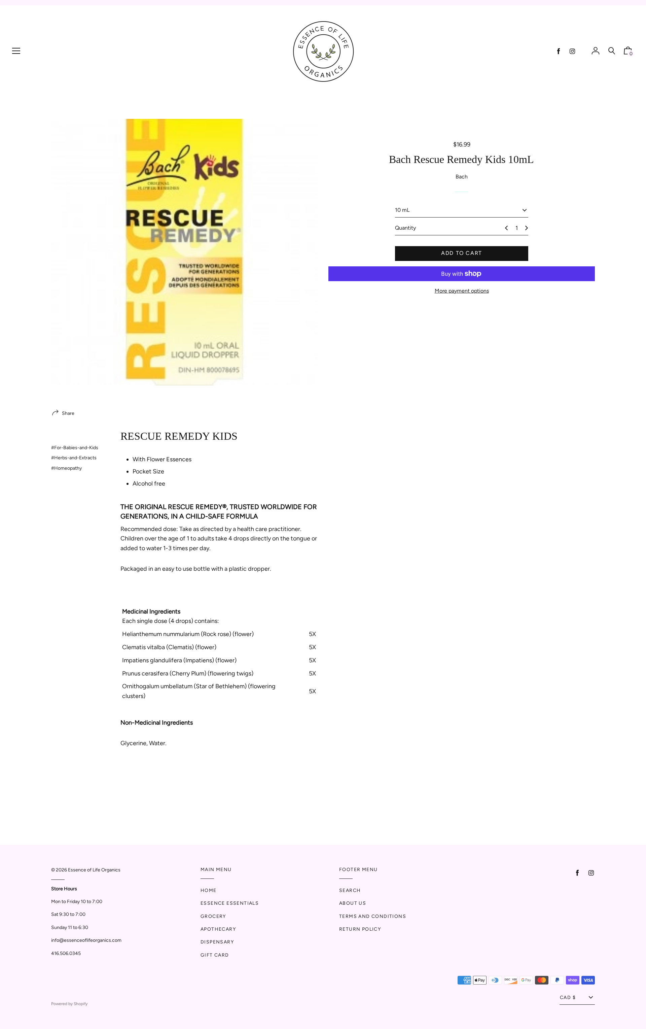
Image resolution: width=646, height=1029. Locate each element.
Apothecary (218, 929)
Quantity (405, 228)
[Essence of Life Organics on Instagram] (572, 51)
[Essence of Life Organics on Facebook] (558, 51)
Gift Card (215, 955)
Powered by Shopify (69, 1003)
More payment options (462, 291)
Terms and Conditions (372, 916)
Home (209, 890)
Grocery (213, 916)
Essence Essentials (230, 903)
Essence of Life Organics (94, 870)
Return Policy (360, 929)
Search (350, 890)
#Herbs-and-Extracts (74, 458)
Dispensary (217, 942)
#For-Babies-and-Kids (74, 448)
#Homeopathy (66, 468)
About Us (352, 903)
